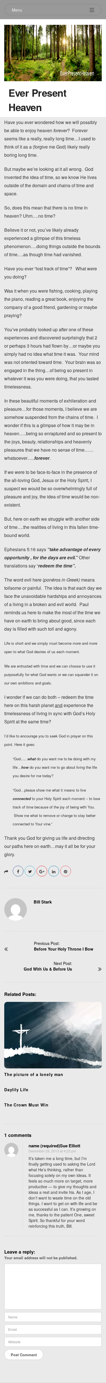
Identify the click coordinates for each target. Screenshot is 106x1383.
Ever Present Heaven (37, 100)
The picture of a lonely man (33, 1074)
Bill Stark (43, 902)
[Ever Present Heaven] (53, 51)
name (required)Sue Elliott (54, 1146)
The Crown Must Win (26, 1105)
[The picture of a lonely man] (53, 1035)
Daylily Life (16, 1089)
